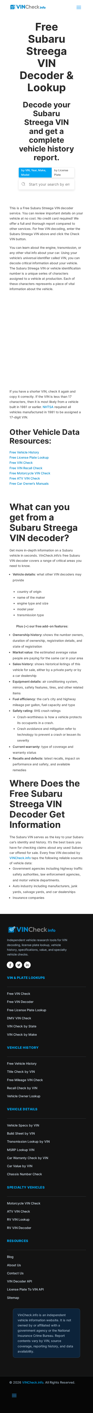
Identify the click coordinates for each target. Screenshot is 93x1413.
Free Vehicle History (24, 452)
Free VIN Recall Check (25, 468)
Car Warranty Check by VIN (27, 1158)
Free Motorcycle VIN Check (29, 473)
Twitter (18, 965)
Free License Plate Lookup (29, 457)
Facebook (10, 965)
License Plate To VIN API (25, 1289)
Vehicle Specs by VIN (23, 1125)
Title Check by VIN (21, 1071)
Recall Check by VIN (22, 1088)
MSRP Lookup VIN (20, 1150)
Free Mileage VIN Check (25, 1080)
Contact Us (15, 1273)
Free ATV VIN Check (24, 478)
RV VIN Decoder (19, 1228)
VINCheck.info (20, 858)
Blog (10, 1257)
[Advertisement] (46, 341)
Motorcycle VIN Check (23, 1203)
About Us (14, 1265)
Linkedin (27, 965)
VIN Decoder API (19, 1281)
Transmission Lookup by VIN (28, 1141)
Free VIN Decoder (20, 1002)
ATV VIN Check (18, 1211)
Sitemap (13, 1298)
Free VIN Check (21, 462)
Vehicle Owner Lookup (23, 1096)
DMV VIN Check (19, 1018)
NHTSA (48, 407)
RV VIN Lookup (18, 1219)
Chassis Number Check (24, 1174)
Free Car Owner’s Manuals (29, 483)
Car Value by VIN (19, 1166)
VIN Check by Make (22, 1034)
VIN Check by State (21, 1026)
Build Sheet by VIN (21, 1133)
